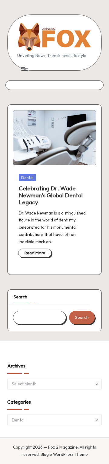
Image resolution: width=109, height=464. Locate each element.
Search (20, 297)
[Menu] (24, 68)
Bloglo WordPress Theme (64, 454)
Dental (27, 177)
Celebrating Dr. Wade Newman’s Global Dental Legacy (51, 195)
